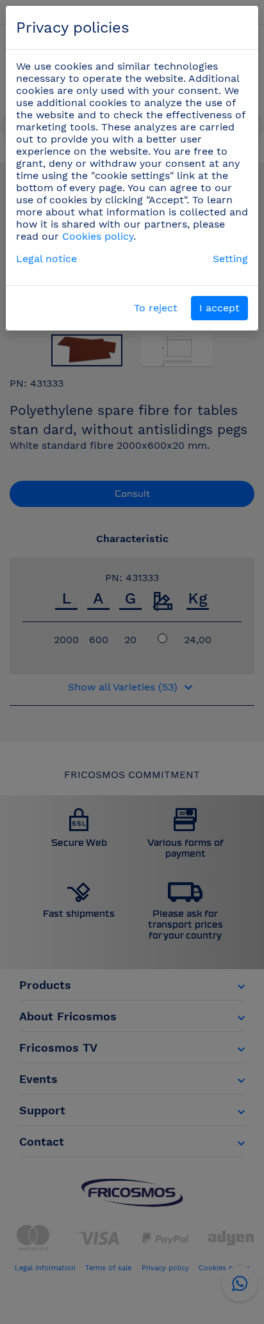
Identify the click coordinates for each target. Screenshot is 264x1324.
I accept (219, 308)
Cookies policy (97, 236)
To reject (155, 308)
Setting (230, 259)
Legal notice (46, 259)
